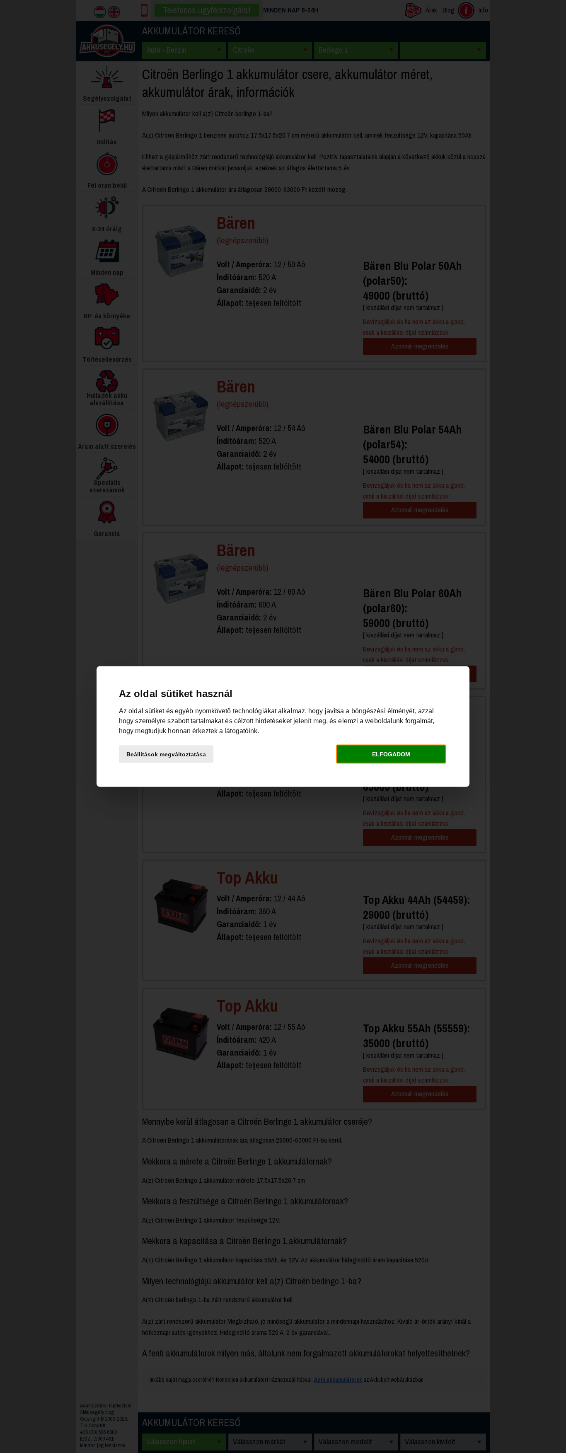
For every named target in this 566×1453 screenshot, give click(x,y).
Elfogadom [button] (391, 754)
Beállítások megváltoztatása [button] (166, 754)
